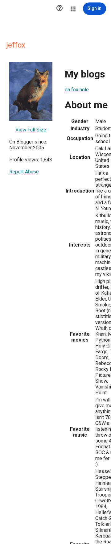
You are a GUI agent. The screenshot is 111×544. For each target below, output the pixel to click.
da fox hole (77, 90)
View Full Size (30, 130)
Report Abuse (24, 172)
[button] (59, 8)
